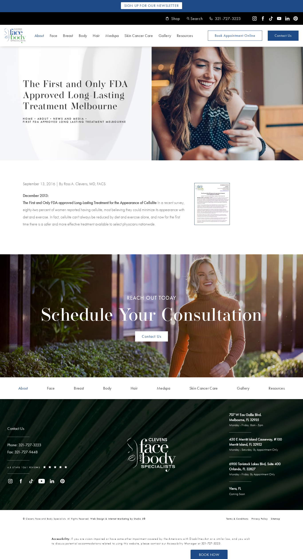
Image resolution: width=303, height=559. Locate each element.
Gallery (165, 35)
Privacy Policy (260, 518)
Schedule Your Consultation (151, 310)
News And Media (68, 118)
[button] (195, 18)
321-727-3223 (210, 543)
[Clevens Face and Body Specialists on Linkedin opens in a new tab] (287, 18)
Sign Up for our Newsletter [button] (151, 5)
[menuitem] (255, 18)
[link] (225, 19)
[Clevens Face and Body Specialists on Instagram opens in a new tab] (255, 18)
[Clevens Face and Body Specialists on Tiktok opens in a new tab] (271, 18)
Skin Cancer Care (138, 35)
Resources (185, 35)
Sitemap (275, 518)
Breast (68, 35)
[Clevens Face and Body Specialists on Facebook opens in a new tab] (263, 18)
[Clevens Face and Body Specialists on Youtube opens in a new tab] (279, 18)
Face (53, 35)
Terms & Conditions (237, 518)
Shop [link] (175, 19)
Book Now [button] (209, 554)
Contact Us (283, 35)
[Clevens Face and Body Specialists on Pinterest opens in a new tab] (296, 18)
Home (28, 118)
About (39, 35)
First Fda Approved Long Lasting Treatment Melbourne (74, 121)
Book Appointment (235, 35)
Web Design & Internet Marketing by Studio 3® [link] (118, 518)
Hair (96, 35)
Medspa (112, 35)
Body (83, 35)
